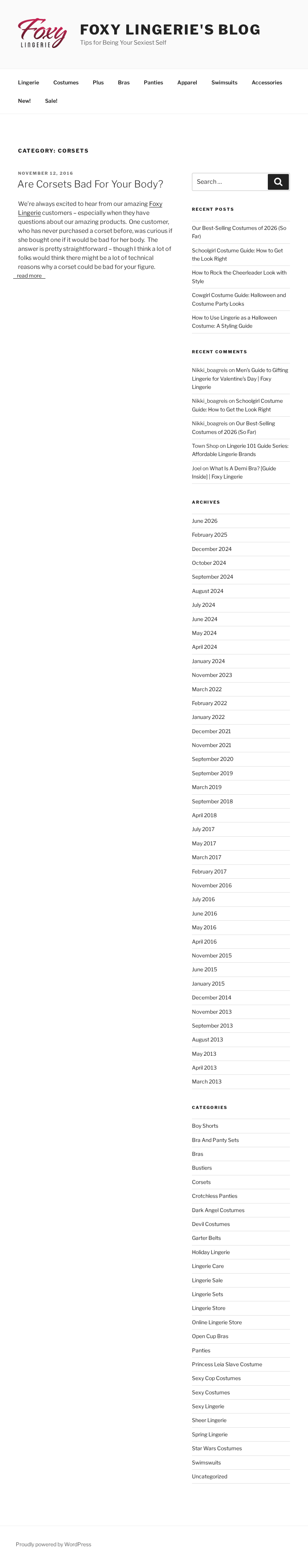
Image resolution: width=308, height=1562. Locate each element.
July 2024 (203, 605)
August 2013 (207, 1039)
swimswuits (206, 1462)
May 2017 (204, 843)
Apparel (187, 82)
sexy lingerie (208, 1406)
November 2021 (211, 745)
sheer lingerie (209, 1420)
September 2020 (213, 759)
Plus (98, 82)
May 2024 (204, 633)
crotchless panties (214, 1196)
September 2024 (212, 576)
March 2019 (207, 787)
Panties (153, 82)
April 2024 (204, 647)
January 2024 (208, 661)
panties (201, 1350)
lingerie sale (207, 1280)
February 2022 (209, 703)
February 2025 (209, 534)
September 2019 (212, 773)
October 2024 (209, 563)
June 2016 (204, 913)
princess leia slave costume (227, 1364)
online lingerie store (217, 1322)
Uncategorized (209, 1476)
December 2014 (211, 997)
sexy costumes (211, 1392)
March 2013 (207, 1081)
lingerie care (208, 1266)
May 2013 (204, 1053)
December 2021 (211, 731)
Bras (124, 82)
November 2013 (212, 1011)
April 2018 (204, 815)
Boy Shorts (205, 1125)
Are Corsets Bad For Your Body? (90, 184)
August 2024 (207, 591)
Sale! (51, 101)
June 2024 (204, 619)
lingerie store (208, 1308)
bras (197, 1154)
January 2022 (208, 717)
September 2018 (212, 801)
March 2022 (207, 689)
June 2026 (204, 521)
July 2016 (203, 899)
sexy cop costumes (216, 1378)
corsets (201, 1182)
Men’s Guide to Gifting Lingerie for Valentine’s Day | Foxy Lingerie (240, 378)
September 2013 (212, 1025)
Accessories (267, 82)
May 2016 (204, 927)
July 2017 (203, 829)
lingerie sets (207, 1294)
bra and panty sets (215, 1140)
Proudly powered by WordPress (53, 1544)
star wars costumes (217, 1448)
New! (24, 101)
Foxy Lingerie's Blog (170, 29)
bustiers (202, 1167)
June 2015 (204, 969)
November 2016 (212, 885)
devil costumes (211, 1224)
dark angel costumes (218, 1210)
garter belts (206, 1238)
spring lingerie (210, 1434)
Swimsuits (224, 82)
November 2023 (212, 675)
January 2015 (208, 983)
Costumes (66, 82)
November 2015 (212, 955)
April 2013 (204, 1067)
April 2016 (204, 941)
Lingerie (28, 82)
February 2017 (209, 871)
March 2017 (206, 857)
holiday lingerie (211, 1252)
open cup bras (210, 1336)
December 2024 (212, 549)
